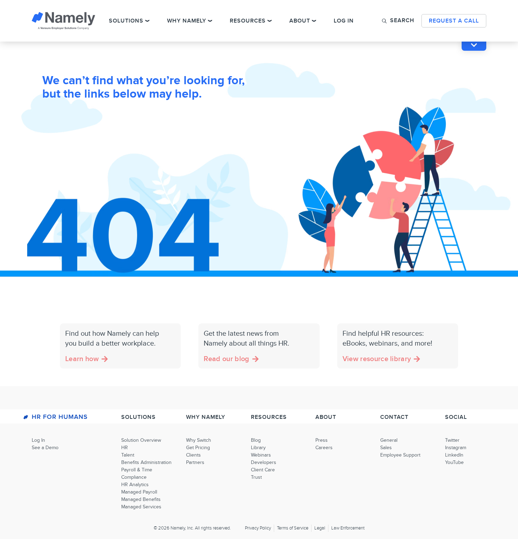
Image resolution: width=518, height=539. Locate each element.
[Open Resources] (269, 21)
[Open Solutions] (147, 21)
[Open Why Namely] (210, 21)
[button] (398, 20)
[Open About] (314, 21)
